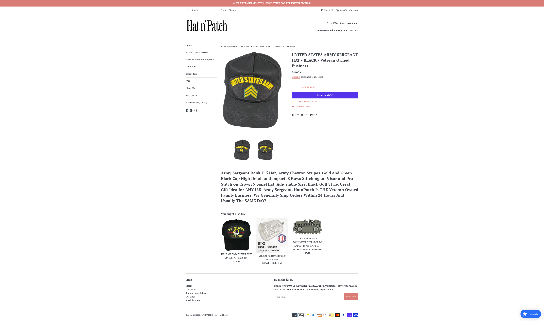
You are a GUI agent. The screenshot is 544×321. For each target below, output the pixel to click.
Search (189, 285)
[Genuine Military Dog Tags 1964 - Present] (272, 235)
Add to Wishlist (302, 106)
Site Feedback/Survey (196, 102)
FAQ (188, 81)
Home (189, 45)
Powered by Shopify (220, 315)
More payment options (308, 101)
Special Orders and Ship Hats (200, 59)
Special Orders (193, 300)
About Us (190, 88)
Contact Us (191, 289)
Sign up (232, 10)
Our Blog (190, 296)
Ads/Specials (192, 95)
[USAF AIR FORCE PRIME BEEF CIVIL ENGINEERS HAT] (236, 234)
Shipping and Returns (197, 293)
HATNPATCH (206, 315)
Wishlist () (328, 10)
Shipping (296, 76)
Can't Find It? (193, 66)
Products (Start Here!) (201, 52)
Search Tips (191, 73)
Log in (223, 10)
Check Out (353, 10)
